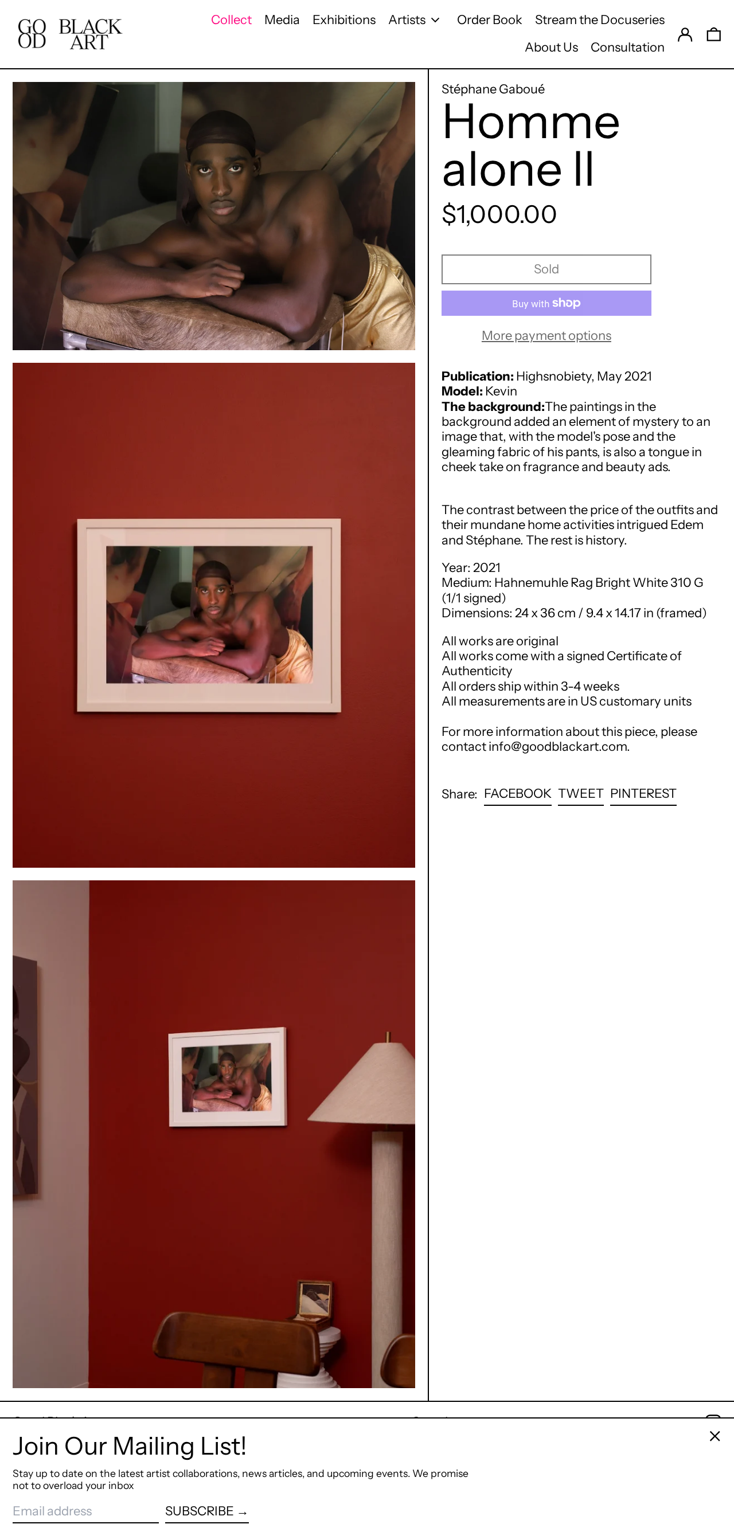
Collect (231, 20)
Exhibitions (344, 20)
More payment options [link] (546, 335)
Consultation (628, 47)
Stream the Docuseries (600, 20)
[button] (714, 33)
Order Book (489, 20)
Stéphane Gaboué (493, 89)
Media (282, 20)
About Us (551, 47)
